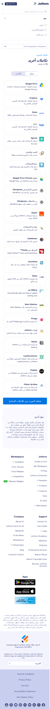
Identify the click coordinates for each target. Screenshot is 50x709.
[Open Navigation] (2, 4)
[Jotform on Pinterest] (20, 705)
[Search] (45, 11)
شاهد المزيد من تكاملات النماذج (25, 401)
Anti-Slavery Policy (25, 697)
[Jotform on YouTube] (15, 705)
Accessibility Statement (25, 691)
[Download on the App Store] (25, 591)
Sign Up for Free (11, 4)
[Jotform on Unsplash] (6, 705)
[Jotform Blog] (25, 705)
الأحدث (18, 73)
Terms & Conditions (25, 674)
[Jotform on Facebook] (43, 705)
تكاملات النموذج (42, 55)
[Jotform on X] (39, 705)
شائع (32, 73)
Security (25, 685)
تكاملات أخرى (38, 60)
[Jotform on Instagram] (11, 705)
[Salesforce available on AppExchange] (25, 600)
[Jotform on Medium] (29, 705)
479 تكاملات (41, 64)
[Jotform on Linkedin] (34, 705)
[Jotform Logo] (41, 4)
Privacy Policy (25, 680)
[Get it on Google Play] (25, 582)
